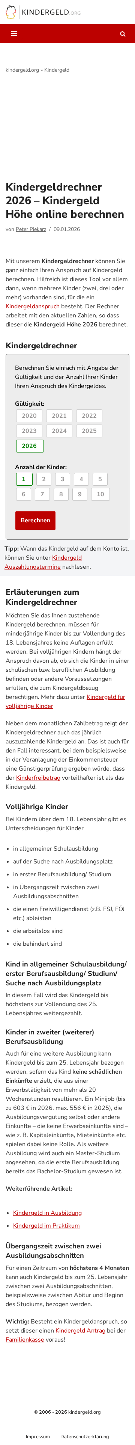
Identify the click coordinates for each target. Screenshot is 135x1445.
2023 (29, 431)
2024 (59, 431)
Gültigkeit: (29, 404)
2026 (30, 446)
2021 (59, 416)
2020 (29, 416)
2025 (89, 431)
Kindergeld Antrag (80, 1331)
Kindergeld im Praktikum (46, 1226)
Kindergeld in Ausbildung (47, 1213)
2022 (89, 416)
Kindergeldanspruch (33, 306)
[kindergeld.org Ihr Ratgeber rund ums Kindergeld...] (43, 12)
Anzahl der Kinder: (41, 467)
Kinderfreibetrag (38, 778)
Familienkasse (25, 1340)
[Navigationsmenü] (14, 34)
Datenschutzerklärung (84, 1436)
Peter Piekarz (31, 229)
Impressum (38, 1436)
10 (100, 494)
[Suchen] (123, 34)
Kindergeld (56, 70)
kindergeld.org (22, 70)
